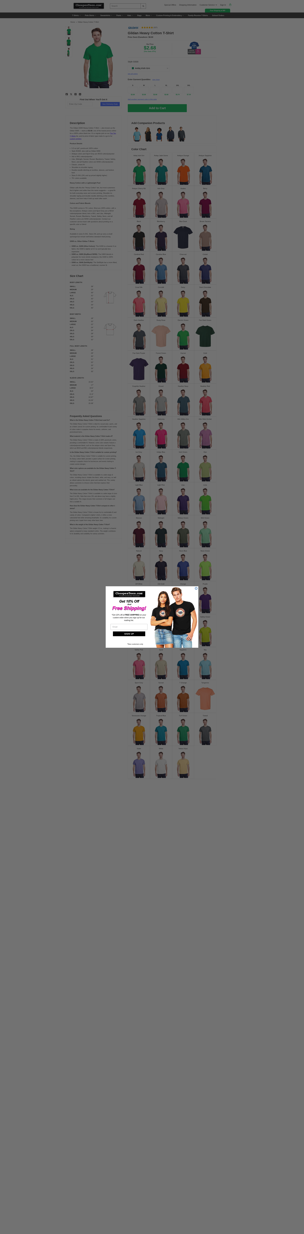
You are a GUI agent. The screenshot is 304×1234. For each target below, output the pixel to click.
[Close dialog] (196, 588)
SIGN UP (129, 634)
